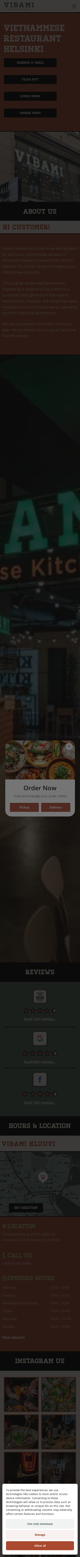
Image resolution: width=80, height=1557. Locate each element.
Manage (40, 1535)
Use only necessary (40, 1524)
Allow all (40, 1545)
